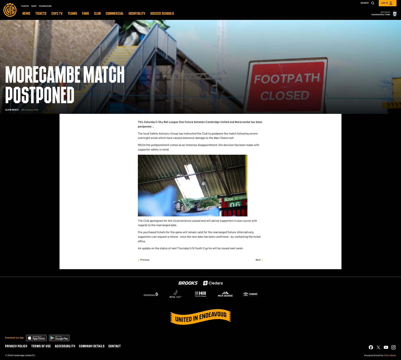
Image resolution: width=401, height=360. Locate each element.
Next (258, 260)
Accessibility (65, 346)
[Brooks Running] (188, 283)
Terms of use (41, 346)
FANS (85, 13)
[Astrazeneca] (151, 294)
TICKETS (40, 13)
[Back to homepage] (10, 10)
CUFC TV (57, 13)
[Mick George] (225, 294)
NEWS (26, 13)
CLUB (97, 13)
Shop (33, 6)
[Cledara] (213, 283)
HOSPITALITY (137, 13)
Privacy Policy (16, 346)
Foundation (45, 6)
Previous (144, 260)
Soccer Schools (162, 13)
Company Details (91, 346)
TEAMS (72, 13)
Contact (114, 346)
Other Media (390, 355)
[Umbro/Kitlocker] (250, 294)
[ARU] (175, 294)
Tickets (25, 6)
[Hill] (200, 294)
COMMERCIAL (115, 13)
